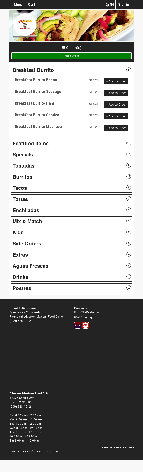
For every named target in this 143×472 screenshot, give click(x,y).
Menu (18, 4)
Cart (31, 4)
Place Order (71, 55)
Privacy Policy (16, 451)
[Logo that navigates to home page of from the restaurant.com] (77, 325)
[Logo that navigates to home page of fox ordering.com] (85, 325)
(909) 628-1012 (20, 321)
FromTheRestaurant (87, 312)
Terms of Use (30, 451)
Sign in (123, 4)
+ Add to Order (116, 81)
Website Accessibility (48, 451)
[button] (71, 70)
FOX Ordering (83, 317)
